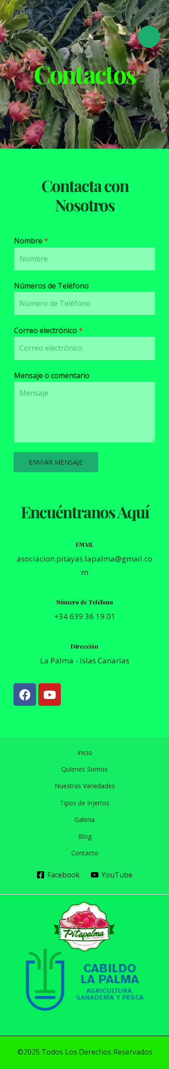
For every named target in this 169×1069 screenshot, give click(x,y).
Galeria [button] (84, 819)
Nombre (31, 241)
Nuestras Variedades (85, 785)
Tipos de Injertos (85, 803)
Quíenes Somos (84, 769)
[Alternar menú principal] (149, 37)
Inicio (84, 752)
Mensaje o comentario (52, 375)
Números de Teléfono (51, 286)
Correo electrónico (48, 330)
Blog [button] (84, 836)
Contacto (84, 853)
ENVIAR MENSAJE (56, 461)
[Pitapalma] (43, 36)
